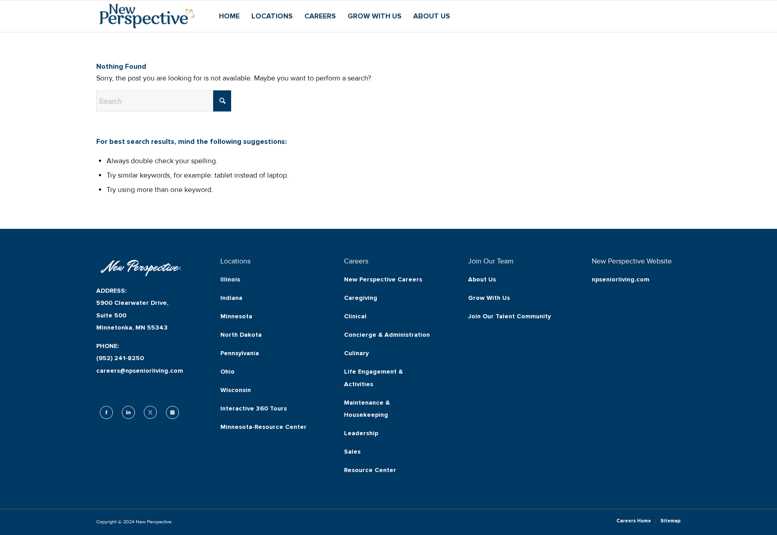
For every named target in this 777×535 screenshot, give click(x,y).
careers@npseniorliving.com (139, 370)
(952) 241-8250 (120, 358)
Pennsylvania (239, 353)
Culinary (356, 353)
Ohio (227, 371)
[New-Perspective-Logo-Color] (147, 16)
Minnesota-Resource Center (263, 427)
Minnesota (236, 316)
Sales (352, 451)
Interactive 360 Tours (253, 408)
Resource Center (370, 470)
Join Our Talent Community (509, 316)
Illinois (230, 279)
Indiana (231, 298)
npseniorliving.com (620, 279)
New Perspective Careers (383, 279)
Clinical (355, 316)
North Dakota (241, 335)
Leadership (361, 433)
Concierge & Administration (387, 335)
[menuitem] (229, 16)
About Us (482, 279)
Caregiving (360, 298)
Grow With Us (489, 298)
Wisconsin (235, 390)
